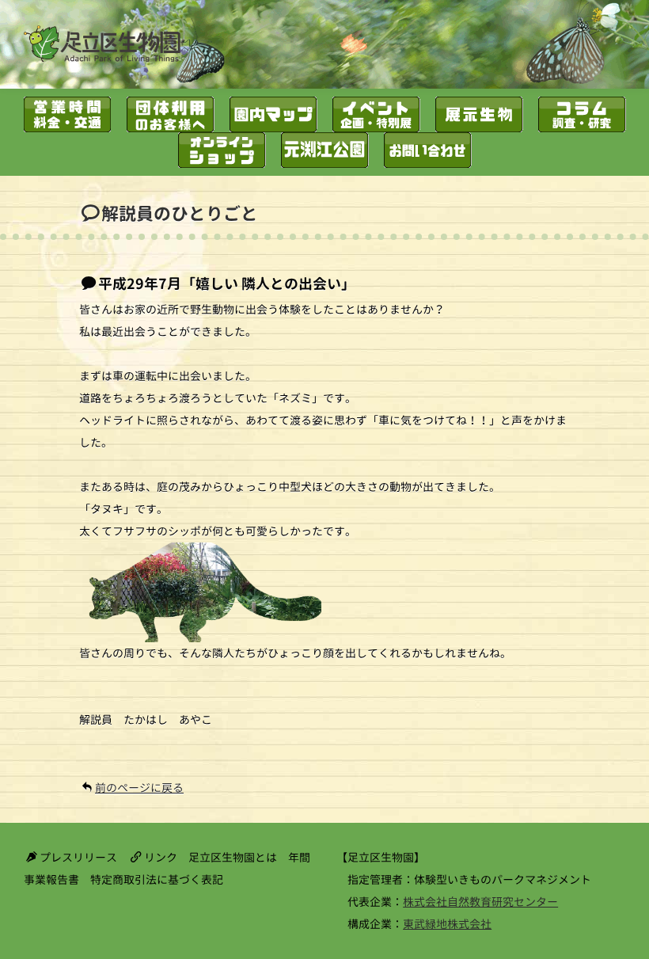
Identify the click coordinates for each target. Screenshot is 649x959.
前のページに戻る (139, 787)
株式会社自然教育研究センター (480, 901)
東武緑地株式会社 (447, 923)
